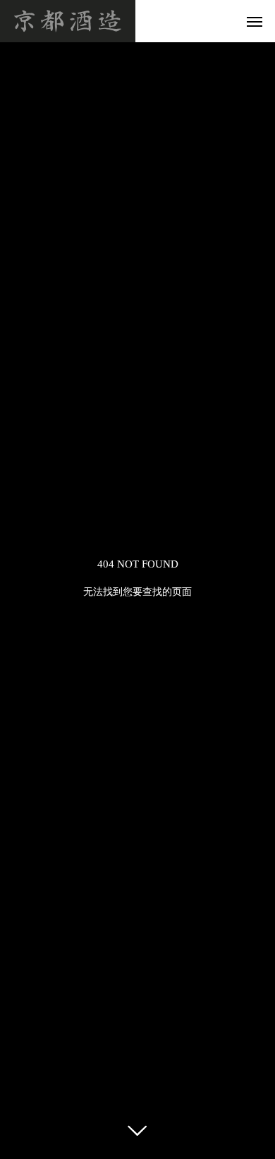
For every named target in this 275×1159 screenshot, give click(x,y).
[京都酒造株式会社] (67, 21)
